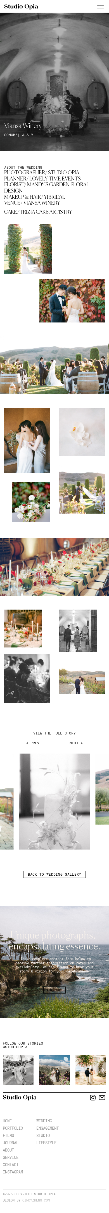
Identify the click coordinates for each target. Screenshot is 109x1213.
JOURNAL (10, 1142)
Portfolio (13, 1128)
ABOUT (8, 1150)
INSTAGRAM (13, 1172)
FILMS (8, 1135)
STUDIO (43, 1135)
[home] (21, 7)
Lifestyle (46, 1142)
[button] (93, 7)
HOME (7, 1120)
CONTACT (10, 1164)
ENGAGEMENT (47, 1128)
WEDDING (44, 1120)
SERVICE (10, 1157)
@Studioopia (15, 1046)
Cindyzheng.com (36, 1200)
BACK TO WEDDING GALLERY (54, 874)
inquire (54, 989)
